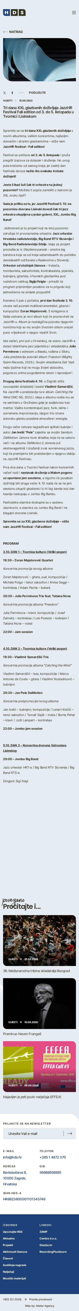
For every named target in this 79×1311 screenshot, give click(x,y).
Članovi (8, 1258)
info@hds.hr (12, 1157)
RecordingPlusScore (53, 1251)
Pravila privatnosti (40, 1299)
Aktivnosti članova (15, 1251)
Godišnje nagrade (14, 1265)
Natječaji (8, 1271)
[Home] (14, 12)
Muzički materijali (14, 1278)
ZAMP (43, 1232)
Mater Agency (45, 1306)
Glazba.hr (46, 1245)
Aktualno (9, 1238)
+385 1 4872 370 (53, 1157)
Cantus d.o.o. (48, 1238)
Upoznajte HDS (12, 1232)
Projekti (8, 1245)
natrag (16, 31)
